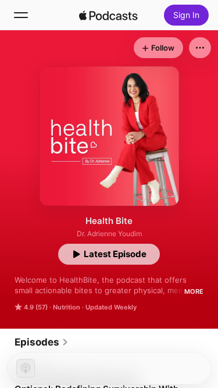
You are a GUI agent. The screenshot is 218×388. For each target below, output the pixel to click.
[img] (108, 15)
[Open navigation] (21, 15)
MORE (193, 291)
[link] (42, 342)
